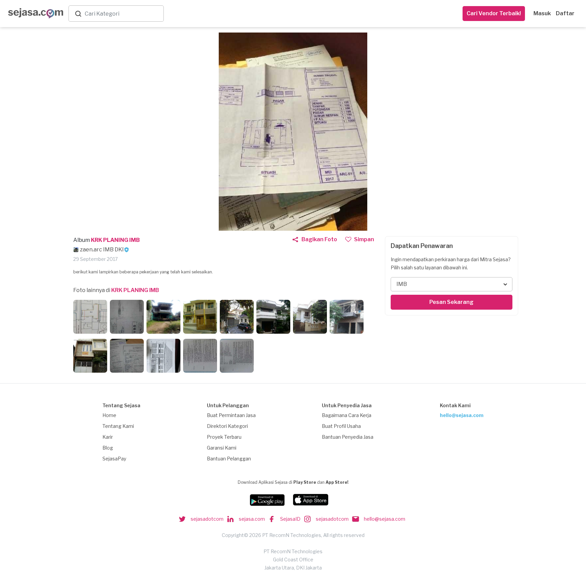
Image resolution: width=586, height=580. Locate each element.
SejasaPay (114, 458)
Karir (107, 437)
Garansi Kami (221, 448)
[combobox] (122, 13)
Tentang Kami (118, 426)
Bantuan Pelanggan (229, 458)
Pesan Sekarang (451, 302)
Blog (107, 448)
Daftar (565, 13)
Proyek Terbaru (224, 437)
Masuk (542, 13)
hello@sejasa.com (462, 415)
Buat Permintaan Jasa (231, 415)
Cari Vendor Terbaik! (494, 13)
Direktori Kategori (227, 426)
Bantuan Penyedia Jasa (347, 437)
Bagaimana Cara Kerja (346, 415)
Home (109, 415)
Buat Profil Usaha (341, 426)
